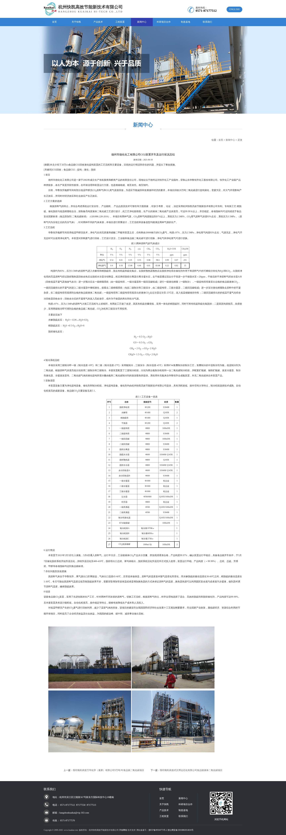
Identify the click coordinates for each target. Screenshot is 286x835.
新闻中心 (141, 22)
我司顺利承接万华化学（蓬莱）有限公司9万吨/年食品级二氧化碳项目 (108, 770)
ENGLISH (234, 9)
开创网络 (123, 830)
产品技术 (98, 22)
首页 (54, 22)
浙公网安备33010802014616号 (180, 830)
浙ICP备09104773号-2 (157, 830)
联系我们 (207, 22)
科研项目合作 (164, 22)
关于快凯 (76, 22)
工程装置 (120, 22)
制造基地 (185, 22)
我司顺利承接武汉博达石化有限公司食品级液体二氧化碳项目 (191, 770)
